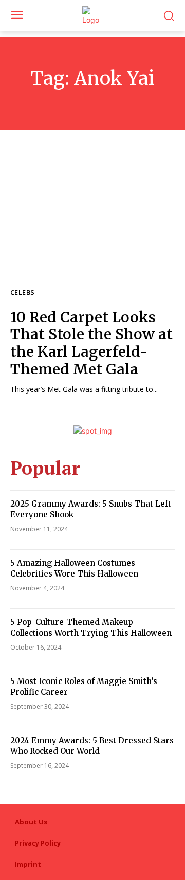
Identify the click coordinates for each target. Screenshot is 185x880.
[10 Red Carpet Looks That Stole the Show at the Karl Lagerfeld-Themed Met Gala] (92, 218)
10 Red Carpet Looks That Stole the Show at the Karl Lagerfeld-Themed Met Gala (91, 343)
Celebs (22, 293)
